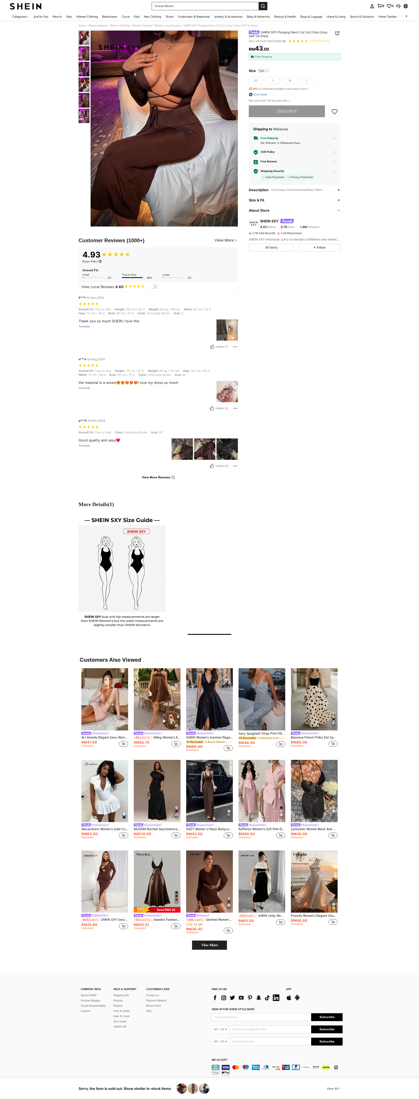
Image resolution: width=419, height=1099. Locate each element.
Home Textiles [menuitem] (387, 16)
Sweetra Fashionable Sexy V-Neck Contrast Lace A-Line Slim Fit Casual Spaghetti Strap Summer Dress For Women (157, 919)
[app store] (289, 999)
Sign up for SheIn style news (233, 1009)
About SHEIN (88, 995)
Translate (84, 326)
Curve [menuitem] (126, 16)
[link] (380, 6)
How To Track (121, 1016)
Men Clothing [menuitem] (152, 16)
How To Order (121, 1011)
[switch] (154, 287)
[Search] (263, 6)
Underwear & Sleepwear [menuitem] (194, 16)
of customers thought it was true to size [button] (279, 88)
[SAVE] (334, 111)
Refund (117, 1005)
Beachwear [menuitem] (109, 16)
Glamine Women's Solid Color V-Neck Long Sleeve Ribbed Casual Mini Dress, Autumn (210, 919)
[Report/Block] (235, 346)
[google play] (297, 999)
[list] (247, 997)
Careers (85, 1011)
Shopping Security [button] (272, 171)
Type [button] (261, 70)
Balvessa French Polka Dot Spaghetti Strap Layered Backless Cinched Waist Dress (314, 737)
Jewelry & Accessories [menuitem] (228, 16)
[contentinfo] (277, 1070)
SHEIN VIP (119, 1026)
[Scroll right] (406, 16)
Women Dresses (142, 25)
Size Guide (120, 1021)
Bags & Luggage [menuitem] (311, 16)
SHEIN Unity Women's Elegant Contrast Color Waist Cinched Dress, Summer (262, 915)
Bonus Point (153, 1005)
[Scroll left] (401, 16)
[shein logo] (25, 6)
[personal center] (372, 6)
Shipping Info (121, 995)
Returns (118, 1000)
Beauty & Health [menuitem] (285, 16)
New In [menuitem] (57, 16)
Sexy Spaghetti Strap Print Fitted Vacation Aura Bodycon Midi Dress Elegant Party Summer (262, 733)
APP (288, 989)
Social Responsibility (93, 1005)
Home (82, 25)
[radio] (256, 80)
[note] (157, 909)
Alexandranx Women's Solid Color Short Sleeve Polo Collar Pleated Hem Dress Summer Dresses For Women (104, 829)
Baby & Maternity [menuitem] (258, 16)
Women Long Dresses (168, 25)
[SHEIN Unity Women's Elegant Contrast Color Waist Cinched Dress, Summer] (262, 881)
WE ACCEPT (219, 1060)
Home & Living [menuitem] (336, 16)
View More (209, 945)
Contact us (152, 995)
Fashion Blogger (90, 1000)
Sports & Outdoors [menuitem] (362, 16)
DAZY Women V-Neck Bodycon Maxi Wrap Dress (209, 829)
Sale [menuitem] (69, 16)
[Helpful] (212, 346)
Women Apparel (97, 25)
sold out (287, 111)
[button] (398, 6)
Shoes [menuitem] (169, 16)
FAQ (148, 1011)
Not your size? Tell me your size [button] (268, 100)
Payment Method (156, 1000)
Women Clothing (120, 25)
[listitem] (105, 710)
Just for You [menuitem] (41, 16)
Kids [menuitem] (136, 16)
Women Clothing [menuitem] (87, 16)
